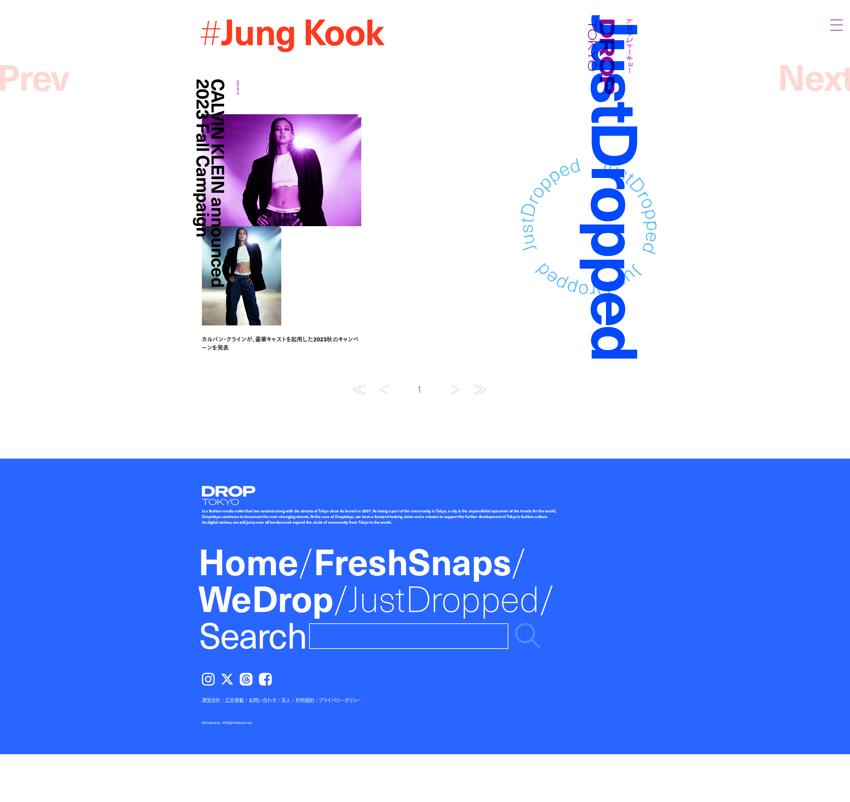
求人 (286, 700)
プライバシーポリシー (340, 700)
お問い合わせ (263, 700)
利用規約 (305, 700)
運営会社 (211, 700)
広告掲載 (234, 700)
